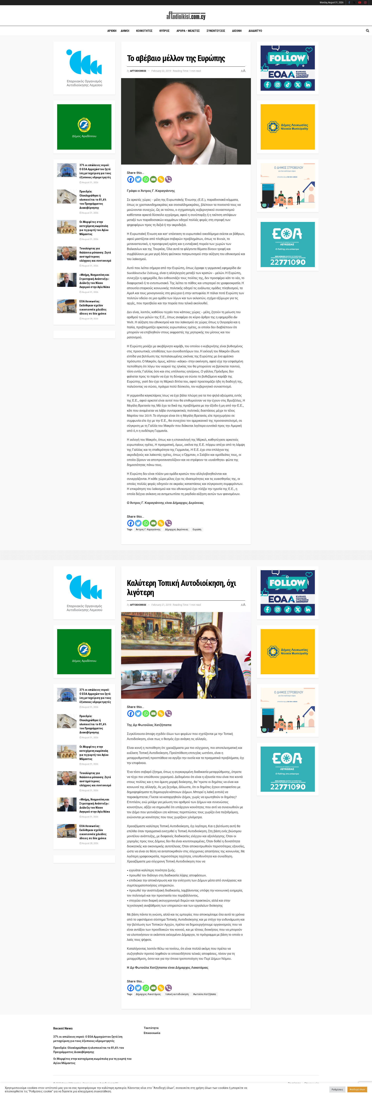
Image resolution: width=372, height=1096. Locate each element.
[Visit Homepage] (186, 15)
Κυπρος (164, 31)
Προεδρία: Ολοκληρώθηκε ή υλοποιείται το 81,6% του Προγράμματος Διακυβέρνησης (92, 200)
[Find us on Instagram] (365, 2)
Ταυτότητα (151, 1028)
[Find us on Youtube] (359, 2)
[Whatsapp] (145, 179)
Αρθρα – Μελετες (188, 31)
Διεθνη (237, 31)
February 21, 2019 (161, 604)
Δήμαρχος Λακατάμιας (148, 994)
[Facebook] (130, 179)
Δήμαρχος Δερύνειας (176, 529)
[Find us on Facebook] (349, 2)
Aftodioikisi (138, 70)
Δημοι (125, 31)
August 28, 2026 (90, 318)
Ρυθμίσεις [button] (337, 1089)
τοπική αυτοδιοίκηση (177, 994)
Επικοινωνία (152, 1033)
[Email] (153, 179)
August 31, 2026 (90, 182)
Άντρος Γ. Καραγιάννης (148, 529)
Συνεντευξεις (216, 31)
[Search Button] (367, 31)
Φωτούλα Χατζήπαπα (204, 994)
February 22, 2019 (161, 70)
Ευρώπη (197, 529)
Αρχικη (111, 31)
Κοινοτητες (144, 31)
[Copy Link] (161, 179)
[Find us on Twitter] (354, 2)
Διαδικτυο (255, 31)
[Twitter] (138, 179)
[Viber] (168, 179)
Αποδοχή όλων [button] (357, 1089)
